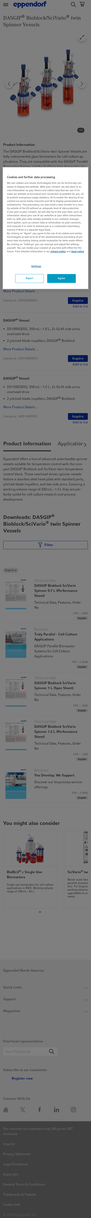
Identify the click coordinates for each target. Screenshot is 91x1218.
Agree (61, 278)
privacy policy (58, 251)
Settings (36, 266)
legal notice (77, 251)
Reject (29, 278)
